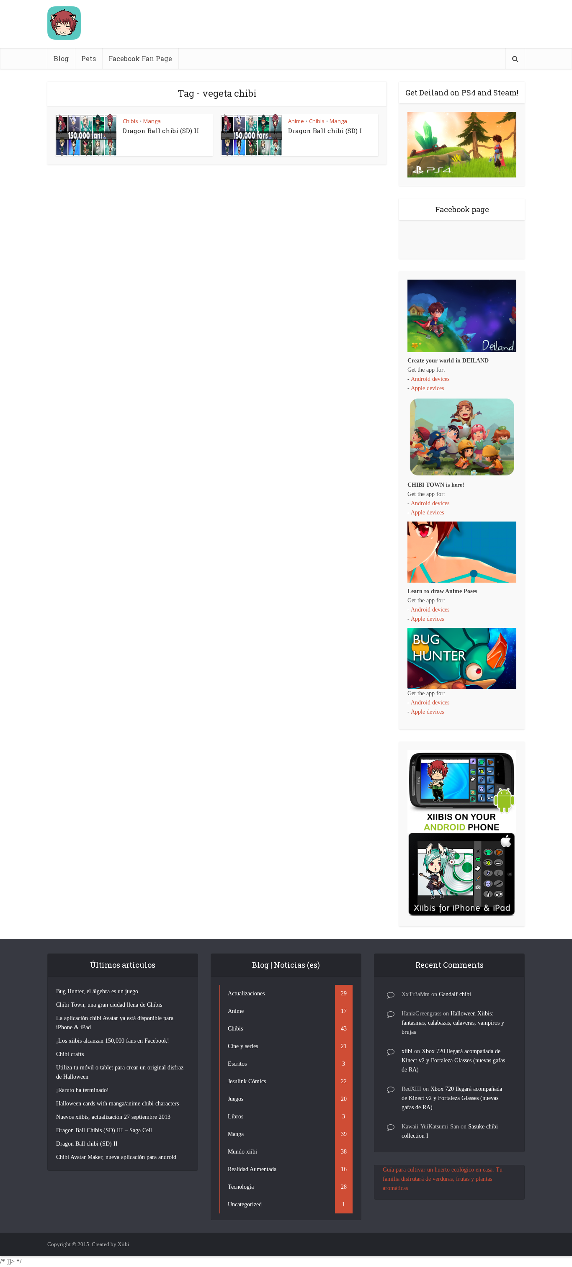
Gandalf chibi (455, 994)
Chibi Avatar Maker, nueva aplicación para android (116, 1157)
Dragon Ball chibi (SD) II (161, 130)
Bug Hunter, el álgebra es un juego (97, 991)
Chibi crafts (70, 1054)
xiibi (407, 1051)
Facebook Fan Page (140, 58)
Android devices (430, 379)
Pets (88, 58)
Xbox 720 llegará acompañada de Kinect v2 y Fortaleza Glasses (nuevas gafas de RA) (453, 1060)
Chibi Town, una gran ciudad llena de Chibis (109, 1005)
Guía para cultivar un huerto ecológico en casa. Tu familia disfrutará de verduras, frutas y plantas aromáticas (442, 1179)
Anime (296, 121)
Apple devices (427, 388)
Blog (61, 58)
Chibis (130, 121)
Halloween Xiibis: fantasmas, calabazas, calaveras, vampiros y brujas (453, 1022)
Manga (152, 121)
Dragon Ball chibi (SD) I (325, 130)
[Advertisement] (372, 24)
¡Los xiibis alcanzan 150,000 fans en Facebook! (112, 1041)
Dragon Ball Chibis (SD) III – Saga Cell (104, 1130)
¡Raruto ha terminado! (82, 1090)
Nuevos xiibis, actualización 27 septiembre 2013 (113, 1117)
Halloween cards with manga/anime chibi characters (117, 1103)
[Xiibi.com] (64, 23)
